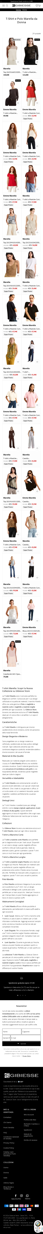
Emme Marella (10, 109)
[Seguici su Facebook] (15, 1195)
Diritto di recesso (30, 1140)
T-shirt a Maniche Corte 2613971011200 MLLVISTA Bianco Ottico (31, 588)
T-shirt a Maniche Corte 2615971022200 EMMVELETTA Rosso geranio (31, 113)
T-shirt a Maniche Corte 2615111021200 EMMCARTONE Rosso (12, 199)
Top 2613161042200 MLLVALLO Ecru (31, 243)
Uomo (24, 10)
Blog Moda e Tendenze (8, 1188)
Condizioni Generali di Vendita (11, 1137)
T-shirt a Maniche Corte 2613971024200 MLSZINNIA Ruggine (31, 199)
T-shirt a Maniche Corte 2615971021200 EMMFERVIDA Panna (31, 156)
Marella (6, 68)
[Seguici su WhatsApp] (27, 1195)
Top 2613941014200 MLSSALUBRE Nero (11, 243)
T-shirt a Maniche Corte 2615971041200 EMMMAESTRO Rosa (31, 415)
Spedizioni (28, 1130)
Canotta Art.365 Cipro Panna (11, 674)
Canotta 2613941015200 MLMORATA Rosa (29, 458)
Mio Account (29, 1114)
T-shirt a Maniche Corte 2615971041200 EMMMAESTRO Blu (31, 329)
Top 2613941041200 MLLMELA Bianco (11, 631)
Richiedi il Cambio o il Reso (31, 1125)
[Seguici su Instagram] (21, 1195)
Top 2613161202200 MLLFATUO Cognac (11, 372)
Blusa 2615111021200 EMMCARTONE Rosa (32, 631)
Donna (18, 10)
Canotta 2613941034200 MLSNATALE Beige (30, 545)
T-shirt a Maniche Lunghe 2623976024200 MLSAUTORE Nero (30, 72)
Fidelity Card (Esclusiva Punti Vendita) (9, 1153)
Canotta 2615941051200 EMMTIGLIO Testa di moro (31, 501)
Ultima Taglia (8, 1183)
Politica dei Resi (30, 1120)
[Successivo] (42, 1)
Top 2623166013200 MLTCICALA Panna (11, 72)
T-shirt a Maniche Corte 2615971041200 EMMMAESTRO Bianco (12, 415)
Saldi (5, 1177)
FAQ (5, 1132)
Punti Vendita (8, 1127)
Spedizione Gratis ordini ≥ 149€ (22, 1)
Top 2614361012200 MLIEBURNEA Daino (11, 286)
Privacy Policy (27, 1056)
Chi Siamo (7, 1122)
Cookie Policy (8, 1148)
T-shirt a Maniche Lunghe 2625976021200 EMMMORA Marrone (11, 113)
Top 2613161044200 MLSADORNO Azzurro (11, 588)
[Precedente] (0, 1)
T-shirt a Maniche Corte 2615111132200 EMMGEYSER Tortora (12, 156)
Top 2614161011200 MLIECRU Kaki (11, 501)
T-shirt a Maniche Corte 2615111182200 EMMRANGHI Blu (12, 329)
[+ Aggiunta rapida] (18, 62)
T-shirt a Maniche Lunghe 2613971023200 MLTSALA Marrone (10, 458)
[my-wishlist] (37, 5)
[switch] (38, 1230)
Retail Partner (14, 1225)
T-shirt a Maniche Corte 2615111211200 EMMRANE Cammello (12, 545)
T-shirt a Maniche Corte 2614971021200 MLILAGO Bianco (31, 286)
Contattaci (7, 1117)
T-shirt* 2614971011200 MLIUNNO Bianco (29, 372)
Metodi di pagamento (28, 1135)
